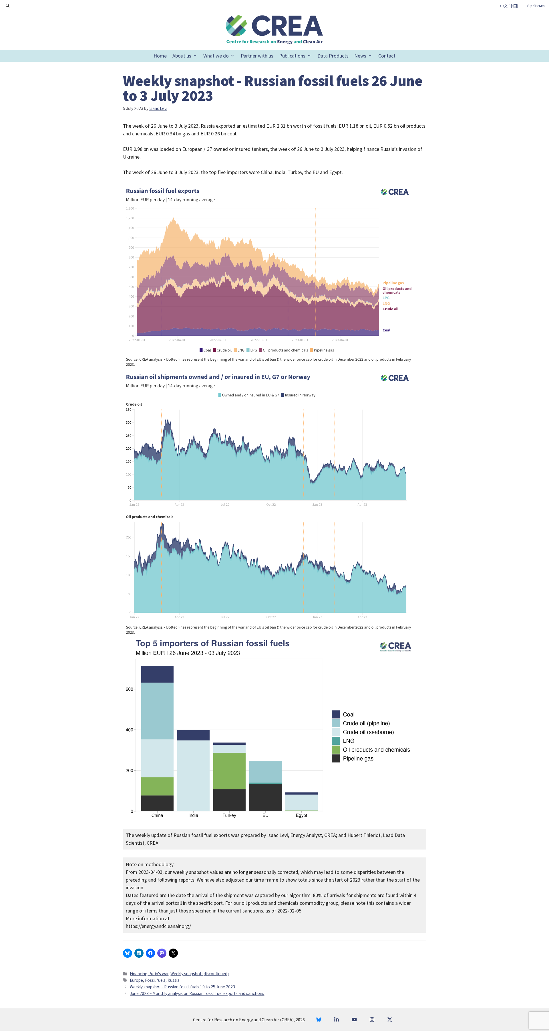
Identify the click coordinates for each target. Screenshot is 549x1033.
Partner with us (257, 55)
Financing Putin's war (149, 973)
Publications (292, 55)
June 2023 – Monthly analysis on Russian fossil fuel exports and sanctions (197, 993)
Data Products (333, 55)
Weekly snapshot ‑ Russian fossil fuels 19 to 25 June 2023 (182, 986)
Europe (136, 980)
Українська (536, 5)
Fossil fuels (155, 980)
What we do (216, 55)
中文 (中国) (509, 5)
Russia (174, 980)
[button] (7, 5)
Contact (386, 55)
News (360, 55)
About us (181, 55)
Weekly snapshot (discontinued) (199, 973)
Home (160, 55)
